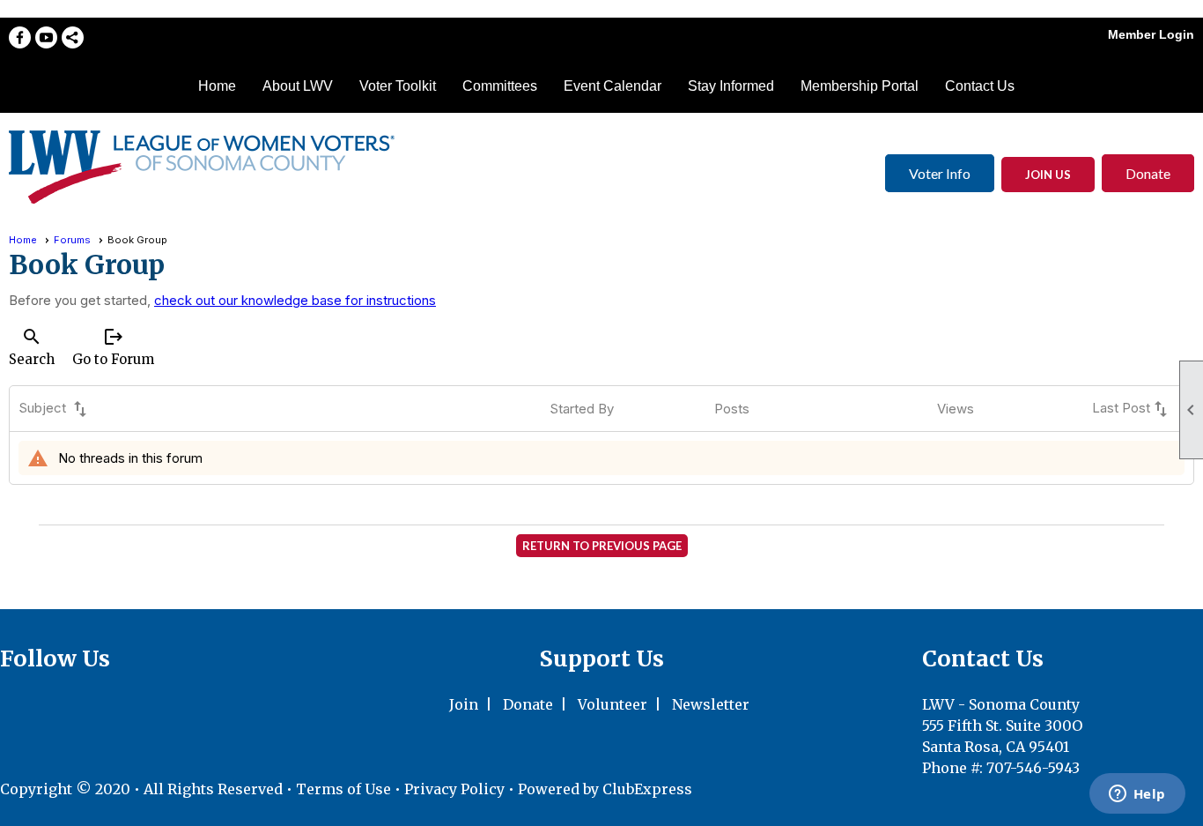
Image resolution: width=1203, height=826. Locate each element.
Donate (1148, 173)
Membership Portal (860, 85)
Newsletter (710, 704)
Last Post (1131, 409)
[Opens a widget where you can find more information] (1137, 795)
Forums (72, 240)
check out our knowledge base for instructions (295, 300)
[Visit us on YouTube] (46, 37)
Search (32, 347)
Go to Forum (113, 347)
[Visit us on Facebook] (20, 37)
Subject (54, 409)
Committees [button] (499, 85)
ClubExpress (647, 789)
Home (217, 85)
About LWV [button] (297, 85)
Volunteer (612, 704)
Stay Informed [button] (731, 85)
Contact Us (980, 85)
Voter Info (940, 173)
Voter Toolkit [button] (397, 85)
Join (463, 704)
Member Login (1151, 34)
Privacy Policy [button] (454, 789)
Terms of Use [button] (345, 789)
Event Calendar (612, 85)
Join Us (1048, 174)
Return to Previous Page (602, 546)
